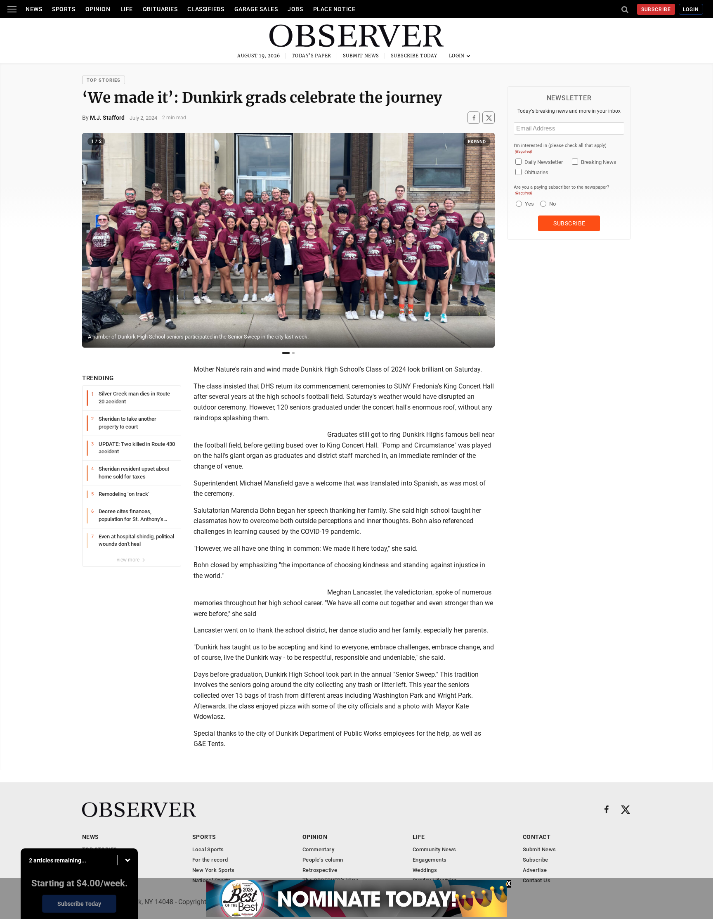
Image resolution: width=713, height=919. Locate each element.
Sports (63, 9)
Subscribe (656, 9)
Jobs (295, 9)
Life (126, 9)
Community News (434, 849)
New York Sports (213, 870)
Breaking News (598, 162)
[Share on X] (488, 118)
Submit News (361, 56)
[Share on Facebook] (473, 118)
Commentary (318, 849)
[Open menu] (12, 9)
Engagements (429, 860)
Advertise (535, 870)
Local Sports (208, 849)
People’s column (322, 860)
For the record (210, 860)
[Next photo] (482, 240)
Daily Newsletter (543, 162)
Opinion (98, 9)
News (34, 9)
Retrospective (319, 870)
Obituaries (160, 9)
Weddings (425, 870)
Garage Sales (256, 9)
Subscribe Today (414, 56)
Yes (528, 204)
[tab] (286, 353)
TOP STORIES (103, 80)
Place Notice (334, 9)
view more (129, 560)
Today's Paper (311, 56)
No (552, 204)
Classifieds (205, 9)
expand (477, 141)
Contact (536, 837)
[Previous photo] (94, 240)
